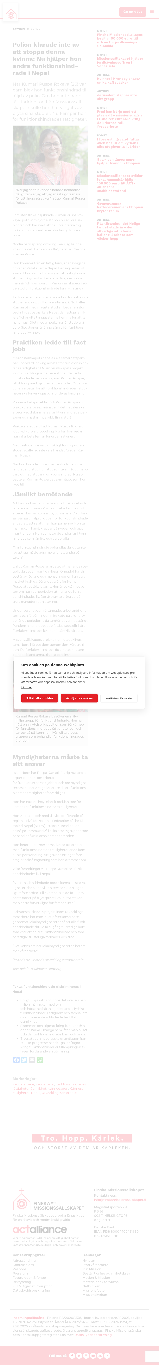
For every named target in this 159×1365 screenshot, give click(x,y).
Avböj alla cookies (79, 698)
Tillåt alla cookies (39, 698)
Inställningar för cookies (119, 698)
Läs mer (26, 687)
